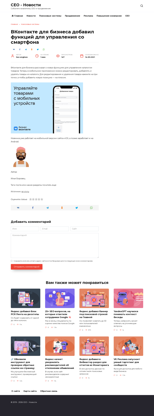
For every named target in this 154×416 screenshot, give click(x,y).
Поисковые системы (50, 16)
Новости (31, 16)
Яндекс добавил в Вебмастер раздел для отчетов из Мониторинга (94, 362)
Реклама (88, 16)
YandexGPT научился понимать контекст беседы (126, 314)
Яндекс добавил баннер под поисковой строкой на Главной (93, 314)
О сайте (15, 391)
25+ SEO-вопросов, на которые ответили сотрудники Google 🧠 (58, 314)
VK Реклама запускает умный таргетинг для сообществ (127, 362)
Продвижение (72, 16)
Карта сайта (30, 391)
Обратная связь (48, 391)
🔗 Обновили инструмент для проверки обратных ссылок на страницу (23, 363)
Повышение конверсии (109, 16)
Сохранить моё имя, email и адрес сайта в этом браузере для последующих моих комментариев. (53, 261)
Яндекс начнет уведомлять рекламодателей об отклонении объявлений (59, 363)
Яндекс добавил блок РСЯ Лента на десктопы (25, 313)
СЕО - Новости (26, 5)
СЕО (127, 16)
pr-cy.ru (25, 191)
